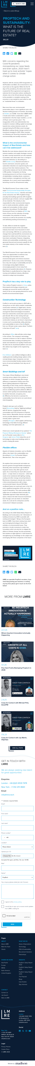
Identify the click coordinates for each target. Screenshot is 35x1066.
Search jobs (20, 4)
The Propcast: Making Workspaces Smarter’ (17, 432)
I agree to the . (13, 902)
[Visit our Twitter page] (23, 1030)
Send (12, 924)
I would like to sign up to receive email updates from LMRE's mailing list (19, 907)
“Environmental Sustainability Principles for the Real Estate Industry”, (17, 192)
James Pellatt (16, 437)
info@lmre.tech (7, 794)
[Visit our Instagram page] (26, 1030)
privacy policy (17, 902)
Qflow (12, 334)
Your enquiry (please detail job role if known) (14, 882)
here (17, 328)
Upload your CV (6, 852)
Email (3, 804)
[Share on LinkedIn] (4, 53)
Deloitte (6, 114)
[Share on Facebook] (8, 53)
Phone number (6, 833)
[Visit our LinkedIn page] (20, 1030)
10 (29, 492)
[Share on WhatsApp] (15, 53)
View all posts (17, 748)
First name (4, 814)
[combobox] (3, 837)
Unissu (25, 285)
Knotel (13, 455)
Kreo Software (7, 355)
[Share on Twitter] (11, 53)
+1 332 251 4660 (18, 787)
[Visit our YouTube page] (30, 1030)
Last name (4, 823)
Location (4, 843)
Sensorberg (10, 408)
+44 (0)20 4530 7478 (18, 783)
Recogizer (12, 421)
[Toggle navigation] (32, 4)
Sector (3, 873)
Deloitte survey (10, 162)
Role (2, 863)
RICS (25, 211)
